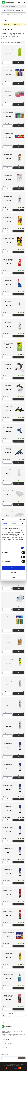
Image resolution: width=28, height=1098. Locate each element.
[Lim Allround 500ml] (19, 199)
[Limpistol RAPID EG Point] (19, 430)
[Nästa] (23, 1015)
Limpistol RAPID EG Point (8, 427)
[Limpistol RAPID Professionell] (19, 451)
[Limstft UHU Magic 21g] (19, 662)
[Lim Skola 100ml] (19, 304)
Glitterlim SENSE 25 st (8, 133)
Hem (2, 14)
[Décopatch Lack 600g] (19, 52)
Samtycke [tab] (4, 523)
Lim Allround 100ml (8, 154)
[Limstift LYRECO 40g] (19, 809)
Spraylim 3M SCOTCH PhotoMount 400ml (8, 996)
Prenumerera (21, 1057)
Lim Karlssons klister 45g (8, 217)
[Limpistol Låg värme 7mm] (19, 409)
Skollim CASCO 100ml (8, 974)
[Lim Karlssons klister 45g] (19, 220)
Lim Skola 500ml (8, 322)
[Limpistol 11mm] (19, 367)
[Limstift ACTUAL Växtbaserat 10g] (19, 704)
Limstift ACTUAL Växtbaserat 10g (8, 701)
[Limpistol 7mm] (19, 388)
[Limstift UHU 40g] (19, 956)
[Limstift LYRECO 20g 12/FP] (19, 788)
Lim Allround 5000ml (8, 175)
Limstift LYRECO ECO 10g (8, 848)
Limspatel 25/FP (8, 469)
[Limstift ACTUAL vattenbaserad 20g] (19, 683)
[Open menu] (19, 2)
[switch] (23, 552)
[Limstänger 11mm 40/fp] (19, 494)
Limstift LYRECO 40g (8, 806)
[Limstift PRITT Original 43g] (19, 914)
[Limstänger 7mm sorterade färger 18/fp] (19, 620)
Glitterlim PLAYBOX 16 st (8, 112)
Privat (19, 10)
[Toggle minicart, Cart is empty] (25, 2)
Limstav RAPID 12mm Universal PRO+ (8, 638)
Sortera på (13, 42)
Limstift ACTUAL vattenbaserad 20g (8, 680)
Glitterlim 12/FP (8, 91)
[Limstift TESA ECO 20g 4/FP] (19, 935)
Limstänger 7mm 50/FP (8, 596)
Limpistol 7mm (8, 385)
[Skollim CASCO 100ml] (19, 977)
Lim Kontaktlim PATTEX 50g (8, 238)
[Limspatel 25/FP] (19, 473)
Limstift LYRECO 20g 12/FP (8, 785)
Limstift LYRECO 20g (8, 764)
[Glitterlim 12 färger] (19, 73)
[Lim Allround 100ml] (19, 157)
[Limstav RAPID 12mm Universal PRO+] (19, 641)
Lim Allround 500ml (8, 196)
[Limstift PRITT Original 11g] (19, 893)
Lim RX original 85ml (8, 280)
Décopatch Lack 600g (8, 49)
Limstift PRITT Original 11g (8, 890)
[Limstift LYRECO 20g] (19, 767)
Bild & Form (13, 14)
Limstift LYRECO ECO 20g (8, 869)
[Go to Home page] (8, 2)
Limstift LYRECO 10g (8, 743)
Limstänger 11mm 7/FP (8, 511)
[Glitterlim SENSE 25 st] (19, 136)
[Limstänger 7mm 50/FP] (19, 599)
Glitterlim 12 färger (8, 70)
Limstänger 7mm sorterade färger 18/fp (8, 617)
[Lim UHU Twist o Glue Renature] (19, 346)
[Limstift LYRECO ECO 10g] (19, 851)
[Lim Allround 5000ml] (19, 178)
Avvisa (13, 577)
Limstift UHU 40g (8, 953)
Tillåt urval (13, 572)
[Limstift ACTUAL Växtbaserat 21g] (19, 725)
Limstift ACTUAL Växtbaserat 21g (8, 722)
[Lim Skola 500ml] (19, 325)
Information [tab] (13, 523)
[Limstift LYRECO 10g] (19, 746)
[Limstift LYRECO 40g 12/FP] (19, 830)
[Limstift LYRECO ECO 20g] (19, 872)
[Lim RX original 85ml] (19, 283)
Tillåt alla (13, 568)
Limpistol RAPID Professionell (8, 449)
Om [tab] (22, 523)
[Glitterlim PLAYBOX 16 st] (19, 115)
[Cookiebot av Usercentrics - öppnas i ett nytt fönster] (19, 519)
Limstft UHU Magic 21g (8, 659)
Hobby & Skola (7, 14)
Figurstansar (17, 24)
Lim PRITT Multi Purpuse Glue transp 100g (8, 260)
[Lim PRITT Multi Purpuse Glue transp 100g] (19, 262)
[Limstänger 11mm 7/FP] (19, 515)
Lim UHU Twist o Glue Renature (8, 344)
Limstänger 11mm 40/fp (8, 490)
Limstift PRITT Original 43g (8, 911)
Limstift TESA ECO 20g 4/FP (8, 932)
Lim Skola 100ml (8, 301)
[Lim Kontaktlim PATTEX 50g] (19, 241)
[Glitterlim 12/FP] (19, 94)
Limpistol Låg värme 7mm (8, 406)
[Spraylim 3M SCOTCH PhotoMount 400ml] (19, 998)
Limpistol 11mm (8, 364)
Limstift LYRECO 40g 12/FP (8, 827)
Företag (10, 10)
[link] (14, 1015)
